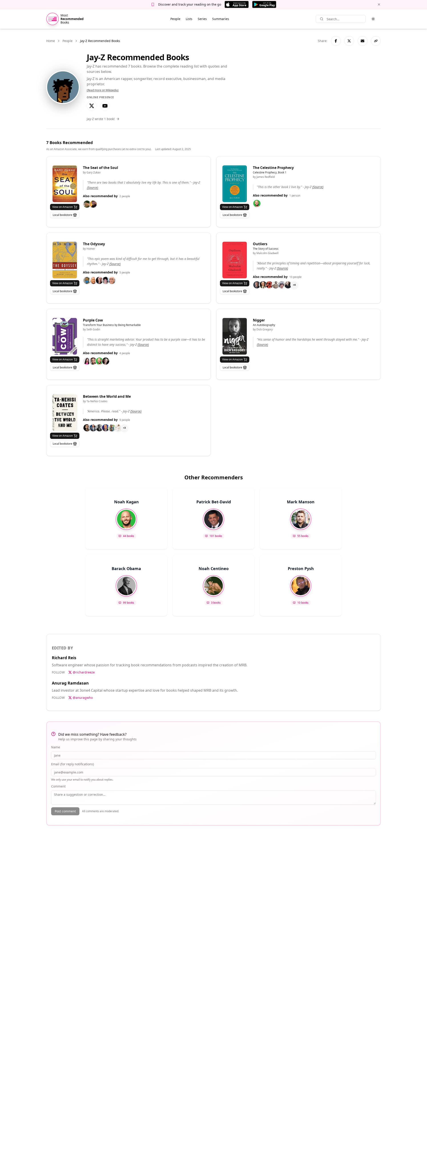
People (175, 19)
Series (202, 19)
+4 (294, 284)
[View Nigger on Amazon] (234, 336)
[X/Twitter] (92, 106)
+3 (124, 427)
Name (55, 747)
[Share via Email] (362, 41)
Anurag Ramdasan (70, 683)
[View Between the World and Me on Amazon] (64, 412)
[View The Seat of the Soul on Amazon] (64, 183)
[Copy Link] (376, 41)
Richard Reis (64, 657)
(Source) (92, 187)
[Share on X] (349, 41)
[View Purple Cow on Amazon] (64, 336)
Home (50, 41)
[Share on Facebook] (336, 41)
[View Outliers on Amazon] (234, 260)
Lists (189, 19)
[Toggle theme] (373, 19)
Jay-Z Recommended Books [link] (100, 41)
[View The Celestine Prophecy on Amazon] (234, 183)
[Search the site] (321, 19)
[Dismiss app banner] (379, 4)
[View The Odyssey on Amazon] (64, 260)
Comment (58, 786)
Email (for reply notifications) (72, 764)
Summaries (220, 19)
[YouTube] (105, 106)
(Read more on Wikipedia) (103, 90)
